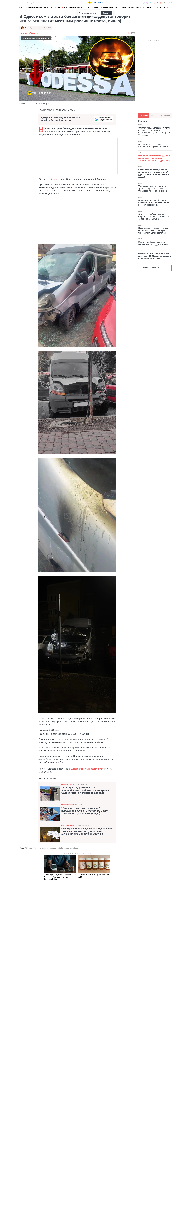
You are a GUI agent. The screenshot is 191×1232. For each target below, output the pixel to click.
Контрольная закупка (73, 7)
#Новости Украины (48, 848)
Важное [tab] (167, 115)
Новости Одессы (67, 804)
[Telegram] (151, 2)
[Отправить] (46, 2)
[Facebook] (143, 2)
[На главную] (95, 3)
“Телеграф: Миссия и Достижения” (137, 7)
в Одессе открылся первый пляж (86, 769)
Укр (170, 3)
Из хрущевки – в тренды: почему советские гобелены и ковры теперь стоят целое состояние (153, 230)
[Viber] (147, 3)
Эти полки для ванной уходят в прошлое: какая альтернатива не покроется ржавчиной (153, 202)
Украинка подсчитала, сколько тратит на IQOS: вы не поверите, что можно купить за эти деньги (153, 188)
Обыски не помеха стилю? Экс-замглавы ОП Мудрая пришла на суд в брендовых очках (154, 256)
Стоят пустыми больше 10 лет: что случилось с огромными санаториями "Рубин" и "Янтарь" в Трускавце (154, 131)
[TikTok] (164, 2)
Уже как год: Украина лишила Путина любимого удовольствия (153, 243)
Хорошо (106, 13)
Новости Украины (67, 784)
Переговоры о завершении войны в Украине (40, 7)
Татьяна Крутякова (31, 28)
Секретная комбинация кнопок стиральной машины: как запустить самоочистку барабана (154, 216)
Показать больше (151, 268)
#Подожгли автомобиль (67, 848)
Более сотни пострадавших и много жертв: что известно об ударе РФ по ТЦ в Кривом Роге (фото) (153, 173)
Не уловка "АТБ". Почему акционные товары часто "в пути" (153, 145)
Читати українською (28, 33)
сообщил (52, 179)
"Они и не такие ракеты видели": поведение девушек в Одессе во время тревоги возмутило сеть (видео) (84, 811)
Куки (94, 13)
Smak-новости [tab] (156, 115)
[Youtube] (154, 2)
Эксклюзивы (93, 7)
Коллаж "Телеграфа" (42, 103)
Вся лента (142, 121)
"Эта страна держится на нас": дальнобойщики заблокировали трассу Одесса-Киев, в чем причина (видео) (85, 790)
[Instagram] (160, 2)
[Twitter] (157, 2)
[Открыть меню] (21, 3)
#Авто (36, 848)
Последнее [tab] (144, 115)
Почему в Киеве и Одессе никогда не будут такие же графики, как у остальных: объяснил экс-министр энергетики (87, 831)
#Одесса (28, 848)
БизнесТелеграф (110, 7)
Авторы (162, 7)
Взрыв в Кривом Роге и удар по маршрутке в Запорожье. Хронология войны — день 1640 (154, 158)
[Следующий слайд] (173, 7)
